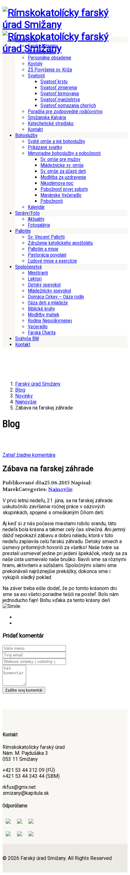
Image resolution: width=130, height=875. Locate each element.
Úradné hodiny (42, 52)
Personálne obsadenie (49, 58)
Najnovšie (60, 489)
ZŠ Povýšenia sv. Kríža (50, 70)
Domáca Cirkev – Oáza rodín (56, 297)
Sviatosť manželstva (60, 100)
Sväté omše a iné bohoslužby (56, 141)
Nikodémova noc (57, 183)
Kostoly (35, 64)
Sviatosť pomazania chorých (68, 106)
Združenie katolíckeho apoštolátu (60, 243)
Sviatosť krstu (54, 82)
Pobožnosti (51, 201)
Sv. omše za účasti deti (63, 171)
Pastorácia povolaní (47, 255)
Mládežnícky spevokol (49, 291)
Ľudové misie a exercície (52, 261)
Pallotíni (23, 231)
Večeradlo (38, 327)
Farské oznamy (43, 46)
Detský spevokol (44, 285)
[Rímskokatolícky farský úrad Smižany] (65, 25)
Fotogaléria (39, 225)
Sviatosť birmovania (59, 94)
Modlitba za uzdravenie (63, 177)
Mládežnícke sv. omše (62, 165)
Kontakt (35, 129)
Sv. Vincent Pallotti (46, 237)
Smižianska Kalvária (47, 117)
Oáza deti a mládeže (48, 303)
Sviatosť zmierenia (58, 88)
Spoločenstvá (28, 267)
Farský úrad (26, 40)
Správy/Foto (27, 213)
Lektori (35, 279)
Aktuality (36, 219)
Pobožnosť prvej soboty (64, 189)
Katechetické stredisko (51, 123)
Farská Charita (42, 333)
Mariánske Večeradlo (60, 195)
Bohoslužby (26, 135)
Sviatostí (36, 76)
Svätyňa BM (27, 339)
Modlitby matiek (43, 315)
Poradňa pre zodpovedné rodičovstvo (65, 111)
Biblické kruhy (41, 309)
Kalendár (36, 207)
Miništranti (38, 273)
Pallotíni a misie (43, 249)
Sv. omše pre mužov (60, 159)
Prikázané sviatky (45, 147)
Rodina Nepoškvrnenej (50, 321)
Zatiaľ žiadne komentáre (29, 455)
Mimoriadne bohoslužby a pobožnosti (64, 153)
